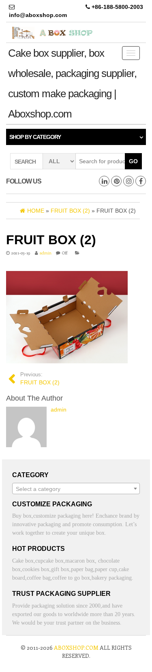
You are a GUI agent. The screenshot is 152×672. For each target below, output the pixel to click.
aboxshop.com (76, 647)
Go (133, 161)
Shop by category (35, 137)
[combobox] (76, 488)
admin (45, 253)
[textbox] (76, 489)
